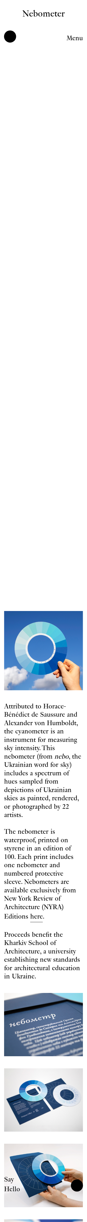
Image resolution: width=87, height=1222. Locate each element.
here (36, 916)
